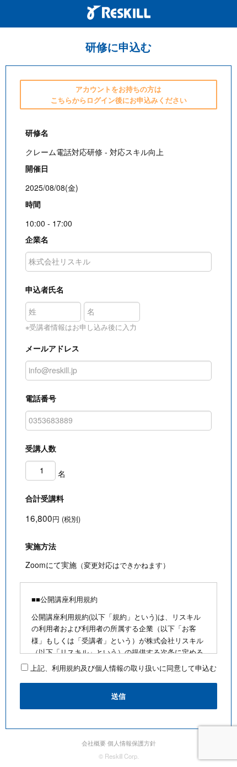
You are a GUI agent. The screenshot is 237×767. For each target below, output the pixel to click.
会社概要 (94, 742)
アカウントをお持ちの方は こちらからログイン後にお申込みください (119, 94)
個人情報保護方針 (131, 742)
